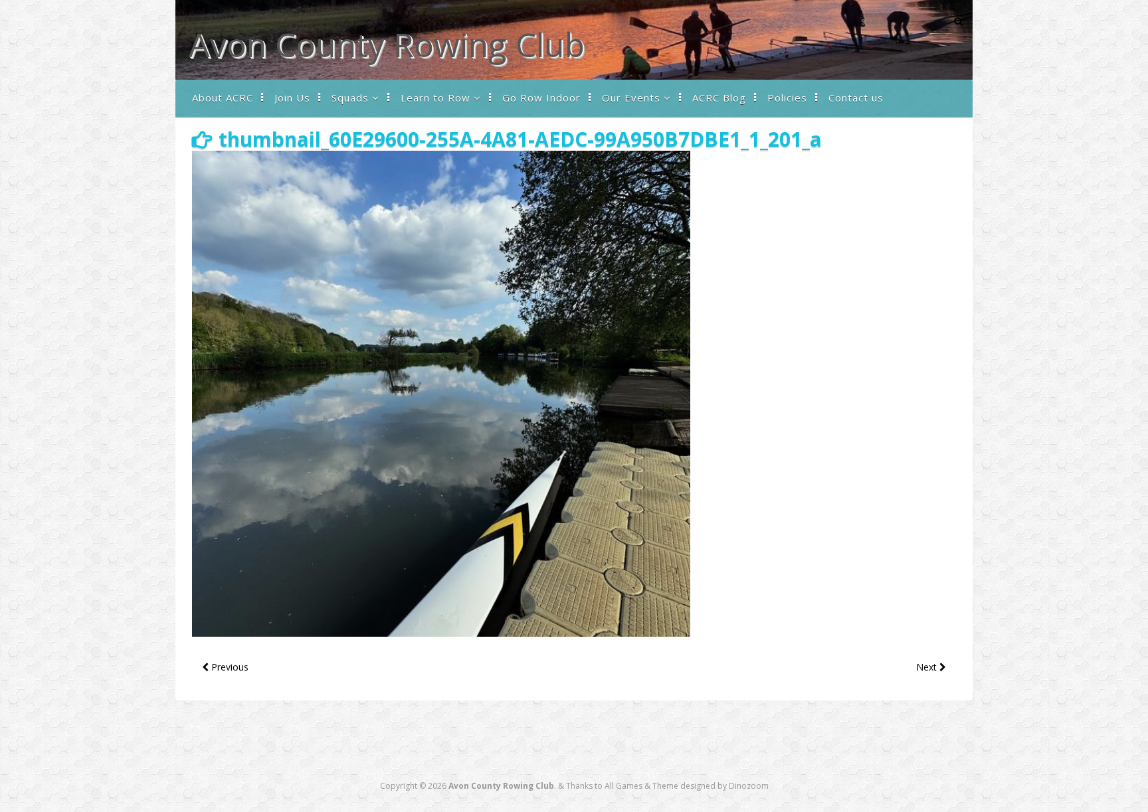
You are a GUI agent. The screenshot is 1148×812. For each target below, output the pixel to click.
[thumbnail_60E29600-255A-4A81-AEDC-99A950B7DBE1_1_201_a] (441, 633)
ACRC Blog (719, 97)
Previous (228, 667)
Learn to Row (435, 97)
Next (927, 667)
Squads (350, 97)
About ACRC (222, 97)
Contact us (856, 97)
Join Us (292, 97)
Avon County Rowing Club (387, 44)
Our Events (631, 97)
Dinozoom (749, 785)
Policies (787, 97)
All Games (623, 785)
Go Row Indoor (541, 97)
